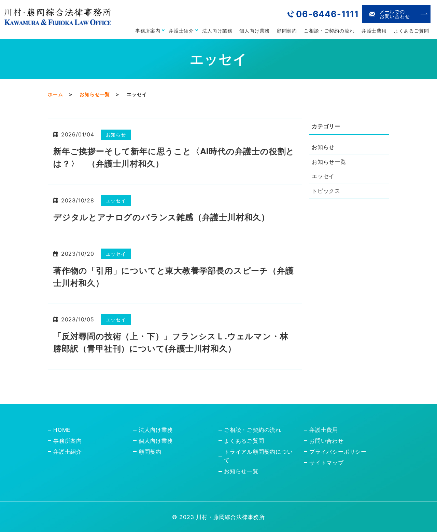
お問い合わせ (326, 440)
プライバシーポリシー (338, 451)
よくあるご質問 (411, 31)
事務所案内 (147, 31)
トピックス (326, 190)
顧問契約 (287, 31)
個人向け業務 (254, 31)
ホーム (55, 94)
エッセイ (116, 200)
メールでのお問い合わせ (395, 14)
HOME (62, 429)
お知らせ (116, 134)
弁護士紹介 (181, 31)
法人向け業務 (217, 31)
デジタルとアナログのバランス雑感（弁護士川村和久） (161, 217)
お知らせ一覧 (95, 94)
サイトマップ (326, 462)
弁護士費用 (374, 31)
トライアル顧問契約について (258, 456)
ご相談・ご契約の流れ (329, 31)
